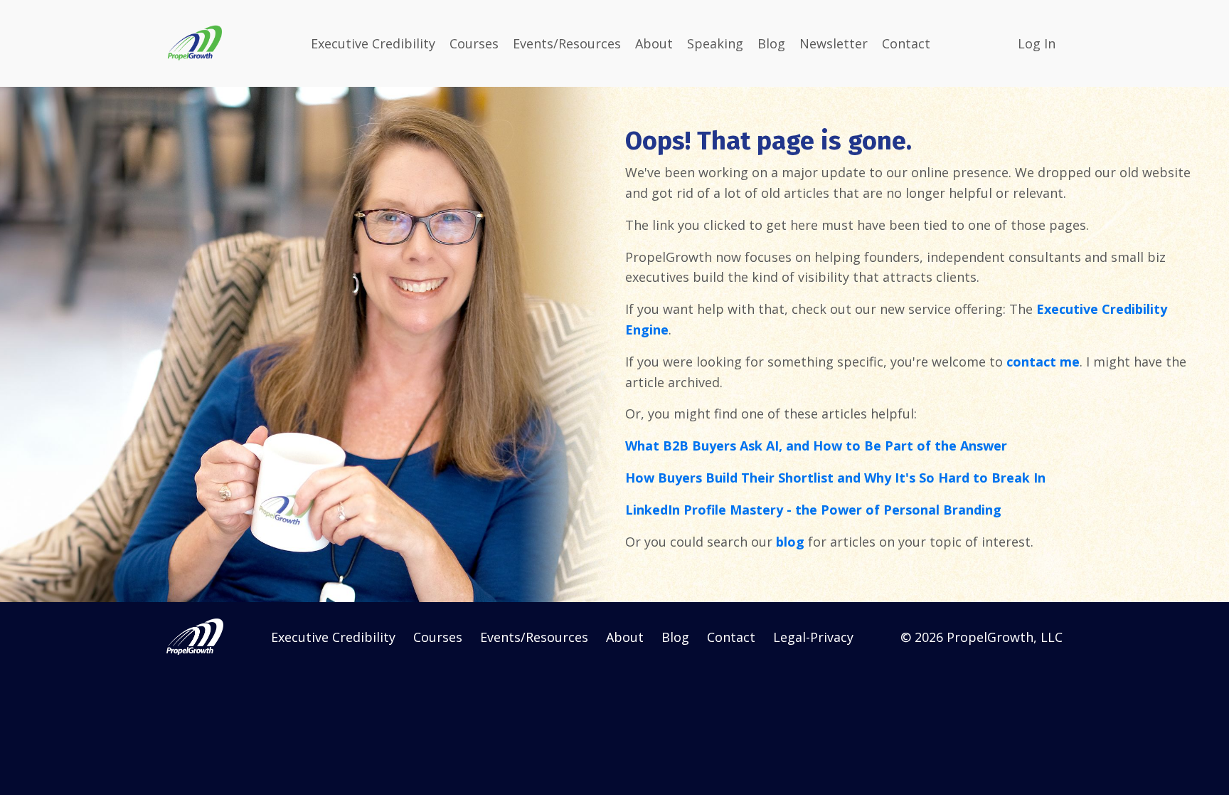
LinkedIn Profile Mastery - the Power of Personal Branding (813, 509)
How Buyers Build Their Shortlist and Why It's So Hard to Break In (835, 477)
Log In (1036, 43)
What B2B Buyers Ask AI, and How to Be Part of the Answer (816, 445)
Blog (771, 43)
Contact (906, 43)
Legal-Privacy (813, 637)
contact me (1043, 361)
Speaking (715, 43)
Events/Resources (567, 43)
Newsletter (833, 43)
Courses (474, 43)
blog (790, 541)
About (654, 43)
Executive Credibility (373, 43)
